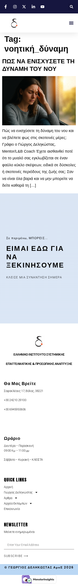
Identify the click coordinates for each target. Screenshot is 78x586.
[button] (71, 6)
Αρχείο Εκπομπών (15, 503)
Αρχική (8, 487)
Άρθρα (8, 498)
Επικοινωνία (12, 509)
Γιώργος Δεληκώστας (18, 492)
